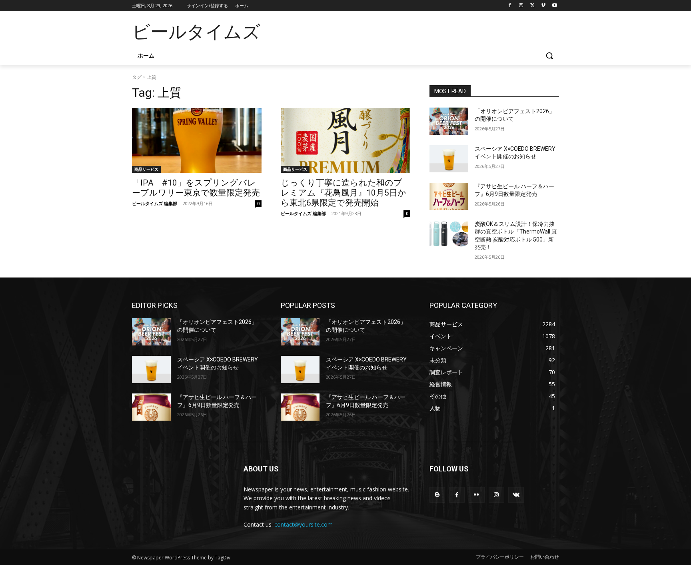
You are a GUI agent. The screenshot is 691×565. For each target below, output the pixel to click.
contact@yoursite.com (303, 524)
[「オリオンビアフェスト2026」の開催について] (448, 121)
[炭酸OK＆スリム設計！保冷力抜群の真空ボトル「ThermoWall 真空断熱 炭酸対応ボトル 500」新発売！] (448, 234)
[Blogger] (437, 495)
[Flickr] (476, 495)
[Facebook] (510, 5)
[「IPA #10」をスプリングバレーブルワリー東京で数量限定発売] (197, 140)
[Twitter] (532, 5)
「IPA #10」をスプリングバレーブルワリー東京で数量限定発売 (196, 188)
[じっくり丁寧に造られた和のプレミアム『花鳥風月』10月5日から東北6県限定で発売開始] (345, 140)
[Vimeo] (543, 5)
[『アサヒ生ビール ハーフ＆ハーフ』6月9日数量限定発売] (448, 196)
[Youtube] (554, 5)
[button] (549, 55)
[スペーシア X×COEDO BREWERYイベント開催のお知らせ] (448, 158)
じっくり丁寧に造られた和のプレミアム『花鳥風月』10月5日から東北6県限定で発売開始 (343, 193)
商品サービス (146, 169)
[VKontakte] (516, 495)
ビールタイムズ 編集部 (154, 203)
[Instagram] (521, 5)
